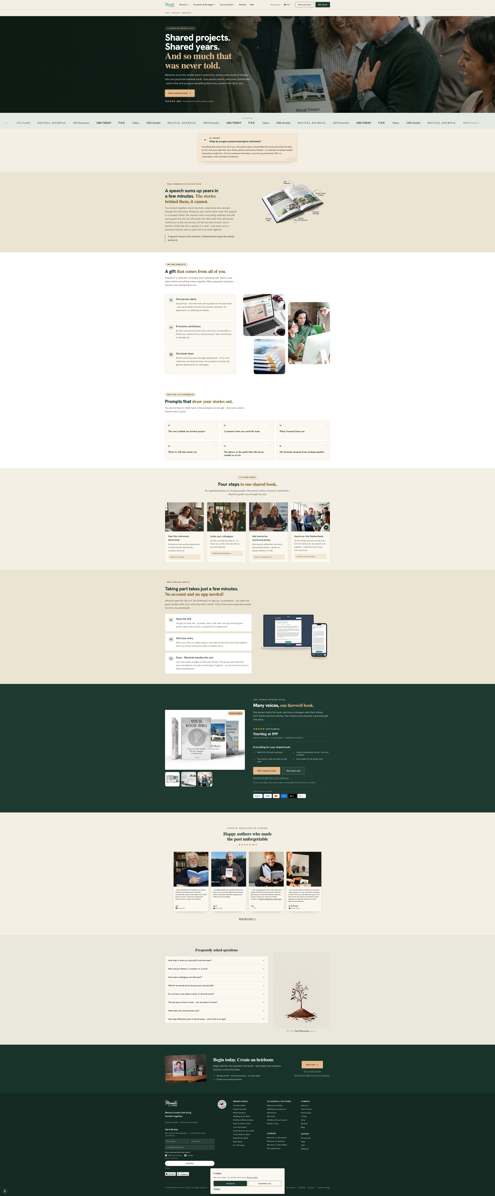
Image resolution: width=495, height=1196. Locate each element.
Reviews (242, 4)
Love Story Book (239, 1127)
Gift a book (322, 4)
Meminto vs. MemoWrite (277, 1145)
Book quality (306, 1113)
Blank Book (237, 1141)
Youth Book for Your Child (243, 1131)
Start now (310, 1064)
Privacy (167, 1168)
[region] (247, 532)
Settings (217, 1189)
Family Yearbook (240, 1109)
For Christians (239, 1145)
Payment (311, 1187)
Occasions (176, 13)
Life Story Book (239, 1105)
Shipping (301, 1187)
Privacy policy (252, 1177)
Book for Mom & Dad (241, 1123)
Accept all (230, 1183)
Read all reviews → (247, 918)
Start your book (304, 4)
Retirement (271, 1113)
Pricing (304, 1116)
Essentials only (265, 1183)
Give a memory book (178, 93)
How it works (306, 1109)
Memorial (271, 1116)
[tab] (172, 779)
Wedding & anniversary (276, 1109)
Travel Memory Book (241, 1134)
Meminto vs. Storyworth (277, 1137)
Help (252, 4)
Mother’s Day (272, 1123)
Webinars (305, 1149)
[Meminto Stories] (170, 4)
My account (275, 4)
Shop (303, 1120)
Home (167, 13)
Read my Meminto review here (270, 899)
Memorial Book (239, 1113)
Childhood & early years (277, 1120)
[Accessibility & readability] (5, 1191)
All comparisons (273, 1148)
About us (304, 1105)
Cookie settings (323, 1187)
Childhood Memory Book (243, 1120)
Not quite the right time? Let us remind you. (271, 778)
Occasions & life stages (203, 4)
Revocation (291, 1187)
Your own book (226, 4)
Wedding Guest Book (241, 1116)
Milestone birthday (275, 1105)
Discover (183, 4)
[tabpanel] (205, 740)
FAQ (303, 1145)
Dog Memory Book (240, 1138)
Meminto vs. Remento (276, 1141)
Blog (303, 1127)
